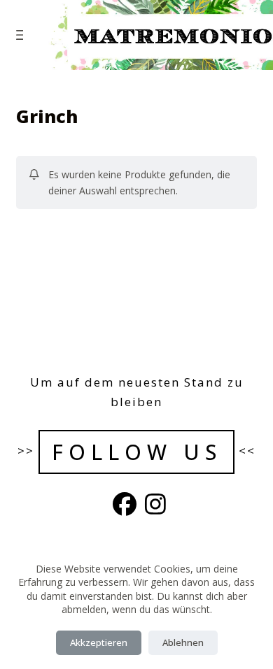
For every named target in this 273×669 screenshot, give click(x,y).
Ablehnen (183, 642)
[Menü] (22, 35)
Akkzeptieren (98, 642)
